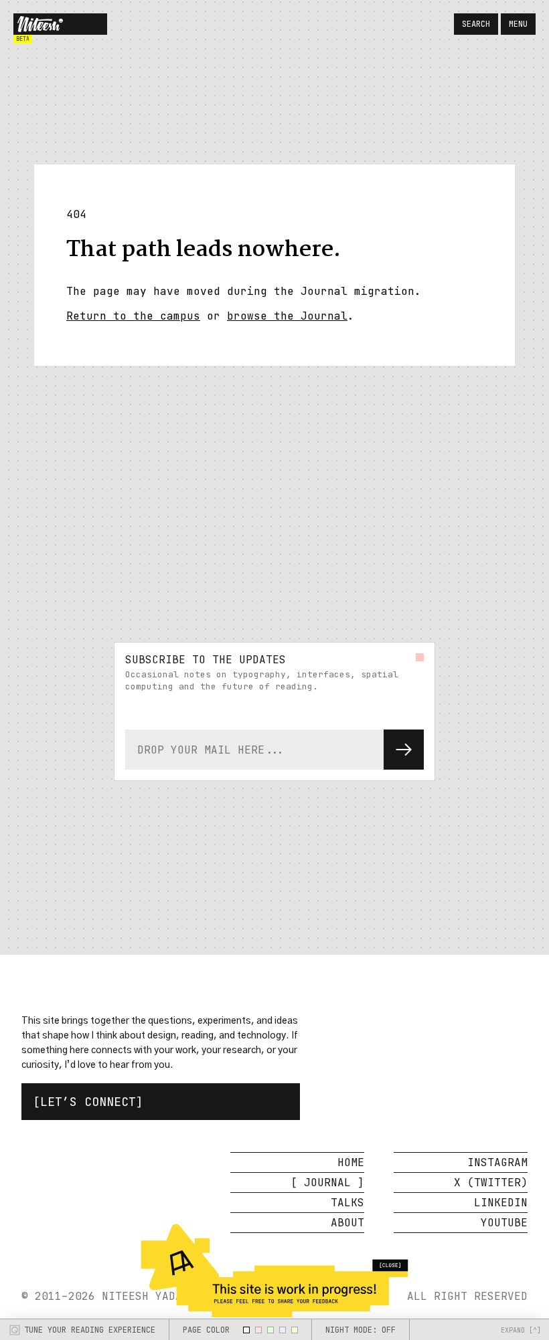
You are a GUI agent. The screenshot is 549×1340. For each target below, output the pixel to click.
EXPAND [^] (521, 1330)
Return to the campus (133, 316)
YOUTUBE (504, 1223)
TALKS (347, 1203)
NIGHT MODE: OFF (360, 1330)
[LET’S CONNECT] (88, 1101)
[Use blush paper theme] (258, 1330)
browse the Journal (287, 316)
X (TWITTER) (491, 1183)
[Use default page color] (246, 1330)
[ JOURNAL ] (327, 1183)
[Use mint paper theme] (270, 1330)
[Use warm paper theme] (294, 1330)
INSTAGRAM (497, 1162)
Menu (518, 24)
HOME (350, 1162)
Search (476, 24)
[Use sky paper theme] (282, 1330)
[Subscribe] (404, 750)
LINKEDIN (501, 1203)
